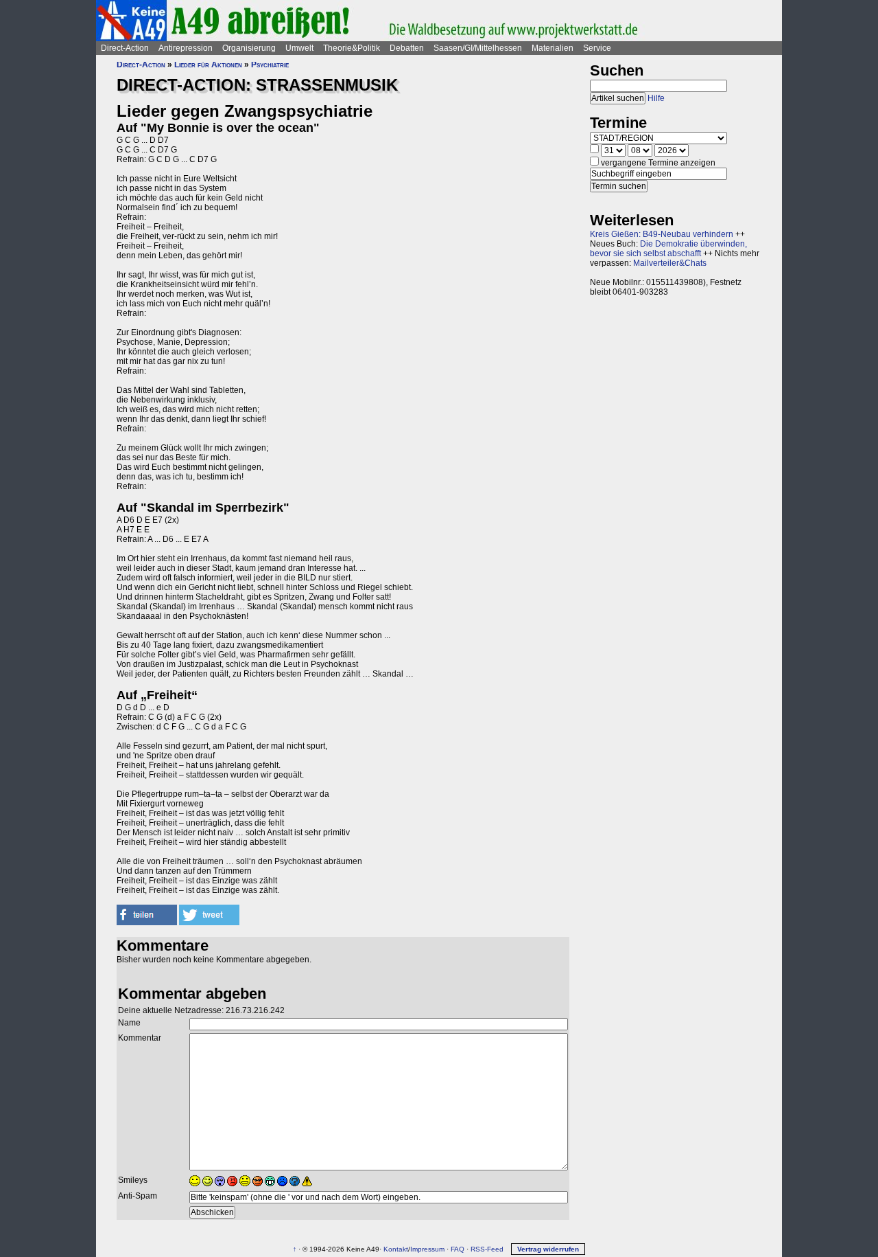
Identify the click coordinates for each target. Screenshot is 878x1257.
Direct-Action (125, 48)
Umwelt (299, 48)
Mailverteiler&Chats (670, 263)
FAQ (457, 1249)
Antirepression (185, 48)
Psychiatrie (270, 64)
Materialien (552, 48)
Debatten (407, 48)
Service (597, 48)
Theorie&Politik (351, 48)
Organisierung (249, 48)
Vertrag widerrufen (548, 1249)
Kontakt (395, 1249)
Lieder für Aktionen (208, 64)
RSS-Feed (487, 1249)
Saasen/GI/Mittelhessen (478, 48)
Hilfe (656, 98)
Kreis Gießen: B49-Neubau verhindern (661, 234)
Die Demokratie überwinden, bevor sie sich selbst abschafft (668, 248)
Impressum (427, 1249)
